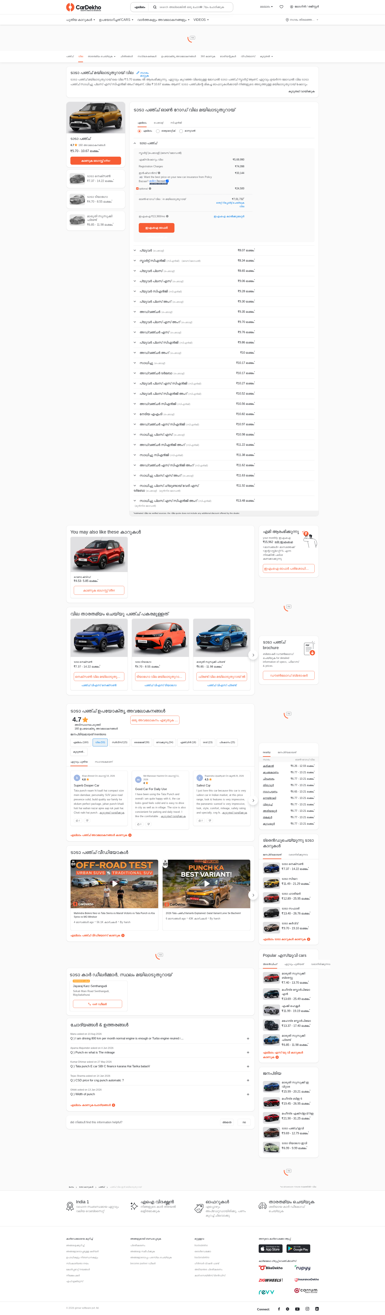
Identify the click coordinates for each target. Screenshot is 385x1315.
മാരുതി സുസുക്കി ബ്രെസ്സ (293, 975)
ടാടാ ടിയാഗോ (143, 662)
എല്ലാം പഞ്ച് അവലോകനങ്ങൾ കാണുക (98, 835)
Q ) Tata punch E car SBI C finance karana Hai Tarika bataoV (110, 1066)
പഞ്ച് (69, 56)
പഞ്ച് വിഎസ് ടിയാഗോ (160, 685)
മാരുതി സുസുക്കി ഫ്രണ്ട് (211, 662)
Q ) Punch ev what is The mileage (92, 1052)
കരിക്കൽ (268, 765)
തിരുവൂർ (268, 785)
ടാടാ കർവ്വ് (290, 923)
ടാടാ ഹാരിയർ (291, 893)
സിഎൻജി (176, 122)
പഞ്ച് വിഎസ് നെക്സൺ (99, 685)
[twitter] (287, 1309)
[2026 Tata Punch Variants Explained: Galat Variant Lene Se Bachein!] (206, 884)
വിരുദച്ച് (267, 804)
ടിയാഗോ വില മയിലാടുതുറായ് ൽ (161, 676)
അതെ (226, 1122)
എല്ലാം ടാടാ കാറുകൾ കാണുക (284, 939)
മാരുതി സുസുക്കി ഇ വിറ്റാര (295, 1084)
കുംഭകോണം (271, 772)
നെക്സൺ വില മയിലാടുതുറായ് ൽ (99, 676)
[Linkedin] (317, 1309)
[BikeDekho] (271, 1268)
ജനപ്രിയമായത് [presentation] (287, 752)
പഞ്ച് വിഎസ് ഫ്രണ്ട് (221, 685)
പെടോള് (158, 122)
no (244, 1122)
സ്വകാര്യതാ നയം (77, 1263)
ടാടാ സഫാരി (290, 908)
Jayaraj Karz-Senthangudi (90, 986)
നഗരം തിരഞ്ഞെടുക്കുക (302, 19)
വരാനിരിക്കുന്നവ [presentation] (298, 854)
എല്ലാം (142, 122)
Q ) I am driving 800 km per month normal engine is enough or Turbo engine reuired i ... (126, 1038)
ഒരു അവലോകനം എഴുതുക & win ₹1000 (155, 720)
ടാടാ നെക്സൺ (83, 662)
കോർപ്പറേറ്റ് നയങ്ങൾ (78, 1269)
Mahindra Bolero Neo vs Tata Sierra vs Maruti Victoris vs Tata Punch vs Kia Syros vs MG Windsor (114, 915)
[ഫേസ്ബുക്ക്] (279, 1309)
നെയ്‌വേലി (269, 798)
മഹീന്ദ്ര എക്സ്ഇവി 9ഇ (298, 1113)
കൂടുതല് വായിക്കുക (301, 91)
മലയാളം (265, 6)
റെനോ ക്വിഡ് (82, 577)
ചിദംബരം (268, 778)
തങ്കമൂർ (267, 817)
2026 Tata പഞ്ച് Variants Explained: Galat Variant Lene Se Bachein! (203, 913)
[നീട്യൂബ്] (297, 1309)
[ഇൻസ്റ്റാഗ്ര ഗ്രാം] (307, 1309)
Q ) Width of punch (82, 1094)
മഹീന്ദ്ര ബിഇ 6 (292, 1098)
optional (143, 188)
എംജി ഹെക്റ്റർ (291, 1006)
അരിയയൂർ (270, 810)
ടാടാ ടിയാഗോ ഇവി (294, 1143)
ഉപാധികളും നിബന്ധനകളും (82, 1257)
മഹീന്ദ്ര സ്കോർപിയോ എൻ (296, 991)
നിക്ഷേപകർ (73, 1275)
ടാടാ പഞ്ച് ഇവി (293, 1128)
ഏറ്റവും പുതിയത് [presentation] (294, 964)
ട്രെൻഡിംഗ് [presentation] (270, 964)
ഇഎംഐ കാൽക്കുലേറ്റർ (229, 216)
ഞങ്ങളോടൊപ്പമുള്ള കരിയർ (82, 1251)
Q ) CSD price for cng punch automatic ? (97, 1080)
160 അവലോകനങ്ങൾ (91, 145)
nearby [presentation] (267, 752)
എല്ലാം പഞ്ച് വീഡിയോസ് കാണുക (95, 935)
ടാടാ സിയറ (289, 878)
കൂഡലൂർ (269, 823)
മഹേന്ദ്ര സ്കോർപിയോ (296, 1020)
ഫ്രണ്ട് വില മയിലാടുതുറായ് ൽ (221, 676)
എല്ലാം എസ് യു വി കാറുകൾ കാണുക (283, 1055)
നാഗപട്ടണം (270, 791)
